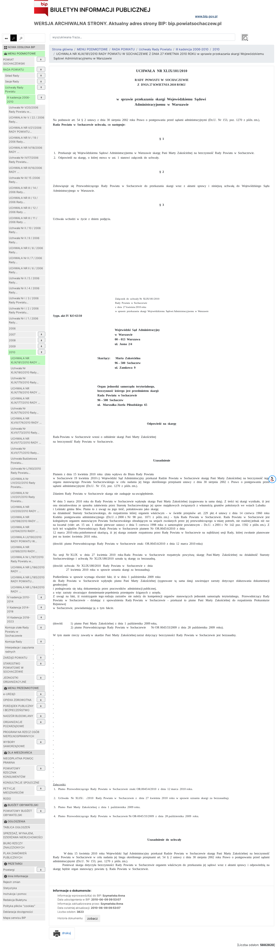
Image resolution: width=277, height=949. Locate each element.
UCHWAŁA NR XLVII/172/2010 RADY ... (26, 440)
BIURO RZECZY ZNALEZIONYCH (13, 845)
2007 (12, 334)
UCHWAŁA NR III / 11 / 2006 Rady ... (23, 220)
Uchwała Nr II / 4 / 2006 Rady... (24, 290)
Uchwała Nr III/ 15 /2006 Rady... (24, 180)
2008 (12, 340)
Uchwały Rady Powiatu (14, 89)
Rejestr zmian (11, 882)
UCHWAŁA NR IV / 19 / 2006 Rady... (23, 139)
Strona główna (62, 49)
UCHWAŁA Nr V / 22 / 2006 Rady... (26, 119)
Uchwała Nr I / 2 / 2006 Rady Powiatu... (24, 310)
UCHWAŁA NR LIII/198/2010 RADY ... (25, 519)
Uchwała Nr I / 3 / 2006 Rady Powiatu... (24, 300)
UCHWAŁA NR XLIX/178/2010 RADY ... (25, 390)
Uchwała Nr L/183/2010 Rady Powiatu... (26, 470)
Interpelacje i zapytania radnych (19, 649)
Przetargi (9, 869)
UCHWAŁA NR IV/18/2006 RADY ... (25, 149)
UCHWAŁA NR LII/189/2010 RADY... (24, 549)
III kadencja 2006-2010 (18, 99)
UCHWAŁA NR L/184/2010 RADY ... (27, 589)
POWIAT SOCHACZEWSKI (14, 61)
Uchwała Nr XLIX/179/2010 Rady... (25, 380)
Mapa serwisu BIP (14, 917)
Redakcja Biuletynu (15, 899)
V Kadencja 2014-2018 (18, 609)
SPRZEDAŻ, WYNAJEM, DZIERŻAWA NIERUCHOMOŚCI (23, 835)
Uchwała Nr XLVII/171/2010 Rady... (25, 450)
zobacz (92, 918)
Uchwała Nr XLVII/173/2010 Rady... (25, 430)
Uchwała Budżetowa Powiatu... (24, 460)
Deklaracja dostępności (18, 911)
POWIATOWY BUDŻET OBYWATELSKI (17, 813)
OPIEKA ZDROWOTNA (17, 699)
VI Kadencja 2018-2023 (18, 619)
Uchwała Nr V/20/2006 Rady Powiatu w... (23, 109)
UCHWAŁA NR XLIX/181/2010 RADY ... (25, 360)
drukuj (66, 933)
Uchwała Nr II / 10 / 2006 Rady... (25, 230)
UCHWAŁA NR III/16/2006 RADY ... (25, 170)
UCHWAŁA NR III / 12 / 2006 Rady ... (23, 210)
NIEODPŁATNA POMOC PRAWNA (18, 760)
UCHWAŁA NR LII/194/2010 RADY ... (24, 529)
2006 (12, 328)
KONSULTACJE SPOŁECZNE (21, 782)
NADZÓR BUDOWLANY (18, 716)
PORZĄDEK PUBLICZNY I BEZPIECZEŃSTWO (18, 708)
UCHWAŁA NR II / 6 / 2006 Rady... (26, 270)
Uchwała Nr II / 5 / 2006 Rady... (24, 280)
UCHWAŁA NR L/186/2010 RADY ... (27, 569)
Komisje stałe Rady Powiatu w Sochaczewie (17, 631)
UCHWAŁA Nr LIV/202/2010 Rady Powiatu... (23, 482)
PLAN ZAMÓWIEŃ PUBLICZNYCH (15, 855)
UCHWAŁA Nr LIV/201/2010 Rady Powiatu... (23, 497)
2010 (12, 352)
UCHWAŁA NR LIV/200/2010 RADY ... (25, 509)
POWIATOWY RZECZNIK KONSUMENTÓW (14, 772)
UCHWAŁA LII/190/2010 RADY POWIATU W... (26, 539)
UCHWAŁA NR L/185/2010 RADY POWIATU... (27, 579)
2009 (12, 346)
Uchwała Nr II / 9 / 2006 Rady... (24, 240)
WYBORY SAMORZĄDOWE (14, 744)
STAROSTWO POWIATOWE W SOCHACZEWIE (13, 667)
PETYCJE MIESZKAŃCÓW (13, 790)
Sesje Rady (12, 81)
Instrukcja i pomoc (15, 893)
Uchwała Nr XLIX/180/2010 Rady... (25, 370)
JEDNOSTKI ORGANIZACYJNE (14, 679)
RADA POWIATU (13, 69)
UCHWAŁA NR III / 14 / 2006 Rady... (23, 190)
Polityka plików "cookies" (19, 905)
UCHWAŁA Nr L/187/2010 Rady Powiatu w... (27, 559)
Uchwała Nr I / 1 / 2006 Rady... (23, 320)
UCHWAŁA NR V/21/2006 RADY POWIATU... (25, 129)
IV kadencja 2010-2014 (18, 599)
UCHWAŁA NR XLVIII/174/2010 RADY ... (26, 420)
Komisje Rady (13, 641)
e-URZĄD (9, 694)
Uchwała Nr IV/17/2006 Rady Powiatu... (23, 159)
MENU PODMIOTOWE (92, 49)
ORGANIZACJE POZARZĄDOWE (13, 724)
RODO (7, 798)
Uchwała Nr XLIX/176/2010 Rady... (25, 410)
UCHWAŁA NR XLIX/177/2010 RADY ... (25, 400)
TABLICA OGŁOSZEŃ (16, 827)
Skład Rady (12, 75)
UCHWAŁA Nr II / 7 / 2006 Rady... (25, 260)
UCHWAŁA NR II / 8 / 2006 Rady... (26, 250)
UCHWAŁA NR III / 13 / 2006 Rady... (23, 200)
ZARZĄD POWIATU (15, 657)
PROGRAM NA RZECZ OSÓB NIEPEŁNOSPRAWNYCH (21, 734)
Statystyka (10, 888)
